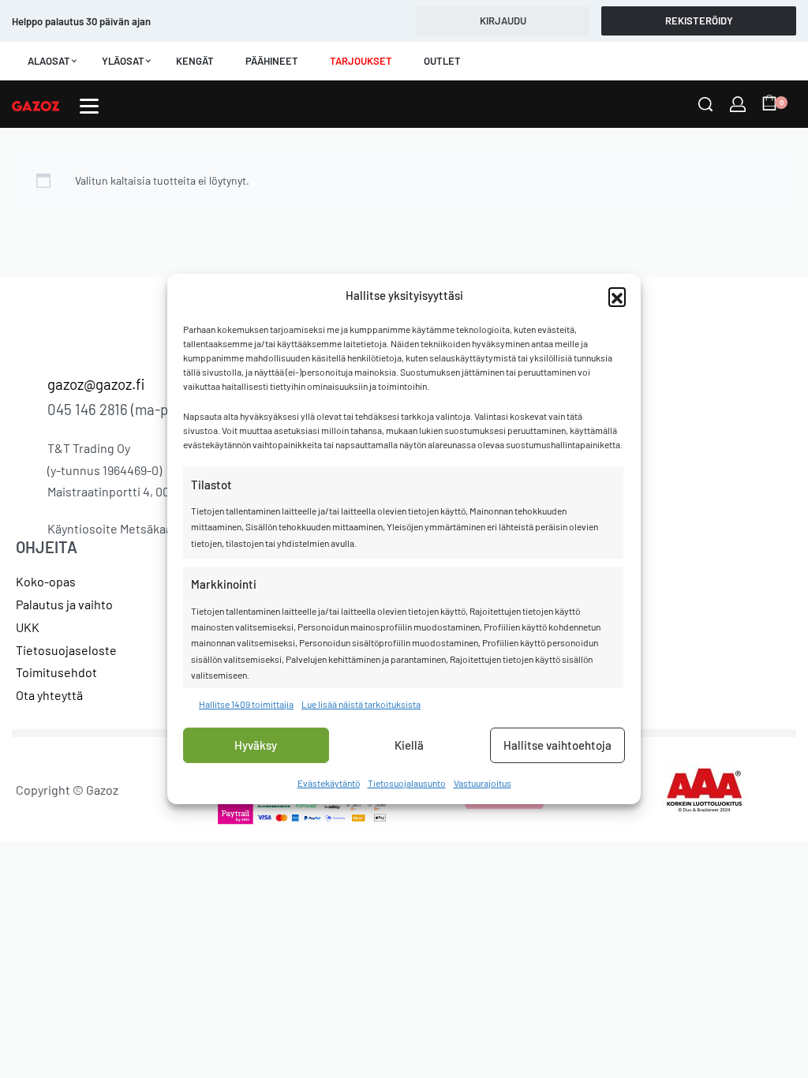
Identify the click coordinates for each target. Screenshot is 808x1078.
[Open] (89, 106)
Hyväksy (255, 745)
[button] (617, 296)
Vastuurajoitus (482, 782)
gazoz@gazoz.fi (95, 384)
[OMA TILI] (737, 104)
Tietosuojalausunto (407, 782)
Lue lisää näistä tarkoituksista (361, 703)
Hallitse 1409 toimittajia (246, 703)
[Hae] (705, 104)
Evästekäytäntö (328, 782)
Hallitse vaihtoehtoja (557, 745)
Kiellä (409, 745)
